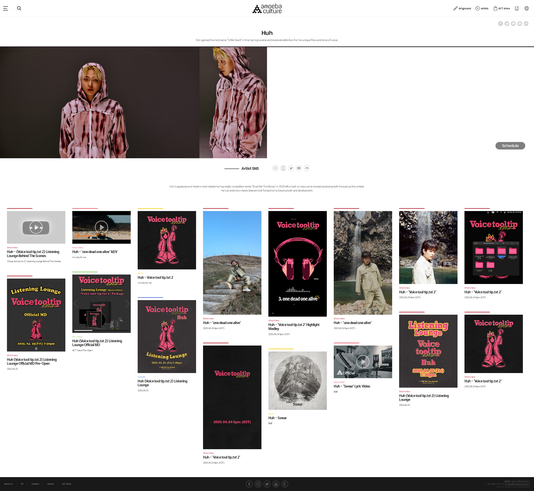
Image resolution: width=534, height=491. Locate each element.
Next (127, 304)
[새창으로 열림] (500, 23)
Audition (35, 484)
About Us (8, 484)
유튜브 (276, 484)
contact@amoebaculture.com (517, 484)
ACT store (504, 8)
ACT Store (66, 484)
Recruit (51, 484)
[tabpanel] (101, 304)
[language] (527, 9)
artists (484, 8)
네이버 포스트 (284, 484)
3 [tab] (119, 330)
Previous (76, 304)
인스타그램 (258, 484)
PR (22, 484)
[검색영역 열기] (19, 8)
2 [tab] (101, 330)
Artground (465, 8)
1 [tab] (83, 330)
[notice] (517, 9)
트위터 (267, 484)
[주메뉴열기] (5, 8)
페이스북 (249, 484)
